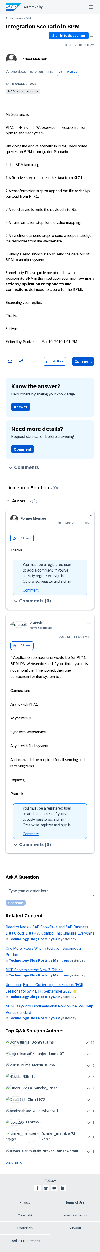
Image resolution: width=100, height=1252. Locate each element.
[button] (60, 72)
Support (75, 1228)
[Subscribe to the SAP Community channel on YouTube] (54, 1188)
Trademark (25, 1228)
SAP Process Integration (22, 91)
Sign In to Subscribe (68, 35)
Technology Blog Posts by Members (39, 960)
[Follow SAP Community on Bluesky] (46, 1188)
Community (33, 7)
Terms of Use (75, 1202)
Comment (83, 362)
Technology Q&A (20, 18)
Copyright (25, 1215)
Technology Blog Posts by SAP (34, 939)
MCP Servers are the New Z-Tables (34, 970)
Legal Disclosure (75, 1215)
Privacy (25, 1202)
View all (12, 1163)
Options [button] (91, 36)
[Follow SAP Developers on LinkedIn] (62, 1188)
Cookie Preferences (25, 1241)
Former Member (33, 59)
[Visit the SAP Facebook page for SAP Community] (37, 1188)
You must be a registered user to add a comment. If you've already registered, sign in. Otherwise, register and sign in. (47, 573)
